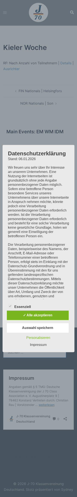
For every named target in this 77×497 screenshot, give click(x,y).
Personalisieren (38, 337)
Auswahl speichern (37, 328)
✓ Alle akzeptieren (37, 315)
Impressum (38, 345)
